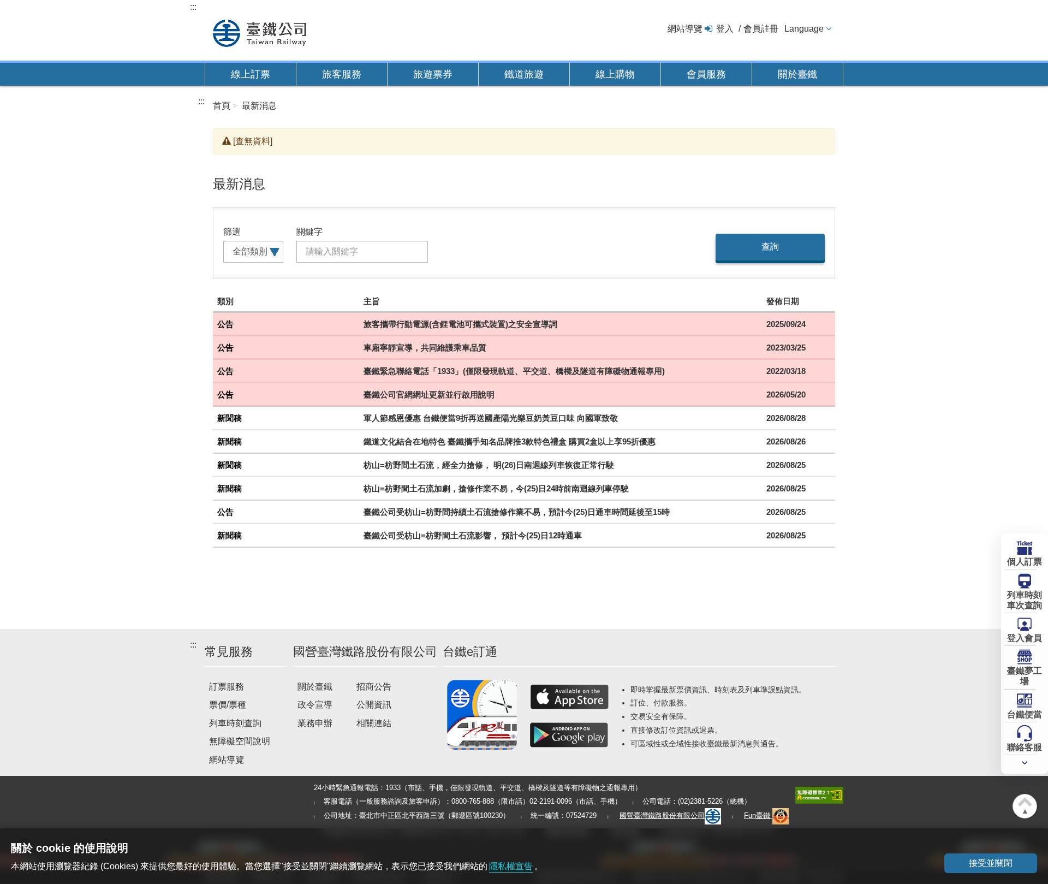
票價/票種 (227, 704)
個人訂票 (1024, 561)
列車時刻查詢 (235, 723)
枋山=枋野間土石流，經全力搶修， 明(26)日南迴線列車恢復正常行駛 (489, 465)
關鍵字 (309, 231)
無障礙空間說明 (239, 741)
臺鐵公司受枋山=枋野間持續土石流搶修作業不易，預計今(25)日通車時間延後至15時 (517, 512)
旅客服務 (341, 74)
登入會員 (1024, 638)
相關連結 (373, 723)
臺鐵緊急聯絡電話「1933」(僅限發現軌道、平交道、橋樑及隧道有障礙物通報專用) (514, 371)
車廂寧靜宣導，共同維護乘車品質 (425, 347)
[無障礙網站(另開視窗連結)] (819, 794)
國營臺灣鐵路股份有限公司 (662, 815)
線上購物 (615, 74)
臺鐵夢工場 (1024, 676)
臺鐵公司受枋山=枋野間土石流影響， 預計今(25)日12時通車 (473, 535)
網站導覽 (685, 28)
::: (193, 6)
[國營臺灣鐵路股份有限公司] (259, 31)
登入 (725, 28)
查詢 (770, 246)
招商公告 (373, 686)
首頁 (221, 105)
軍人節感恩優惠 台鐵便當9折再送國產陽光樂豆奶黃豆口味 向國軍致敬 (491, 418)
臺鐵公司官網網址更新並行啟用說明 (429, 394)
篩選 (232, 231)
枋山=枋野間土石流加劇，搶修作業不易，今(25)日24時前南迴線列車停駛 (496, 488)
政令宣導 (314, 704)
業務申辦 (314, 723)
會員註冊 (760, 28)
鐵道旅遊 (524, 74)
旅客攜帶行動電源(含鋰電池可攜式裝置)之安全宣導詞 (460, 324)
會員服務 (706, 74)
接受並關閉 (991, 863)
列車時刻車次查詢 (1024, 600)
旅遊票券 (432, 74)
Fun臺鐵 (758, 815)
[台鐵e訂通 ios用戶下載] (569, 696)
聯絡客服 (1024, 747)
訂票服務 (226, 686)
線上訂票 (250, 74)
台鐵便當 (1024, 714)
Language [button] (804, 28)
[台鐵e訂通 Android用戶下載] (569, 734)
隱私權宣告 (511, 866)
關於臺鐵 (797, 74)
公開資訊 (373, 704)
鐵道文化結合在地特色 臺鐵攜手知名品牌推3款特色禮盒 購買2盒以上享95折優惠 (510, 441)
